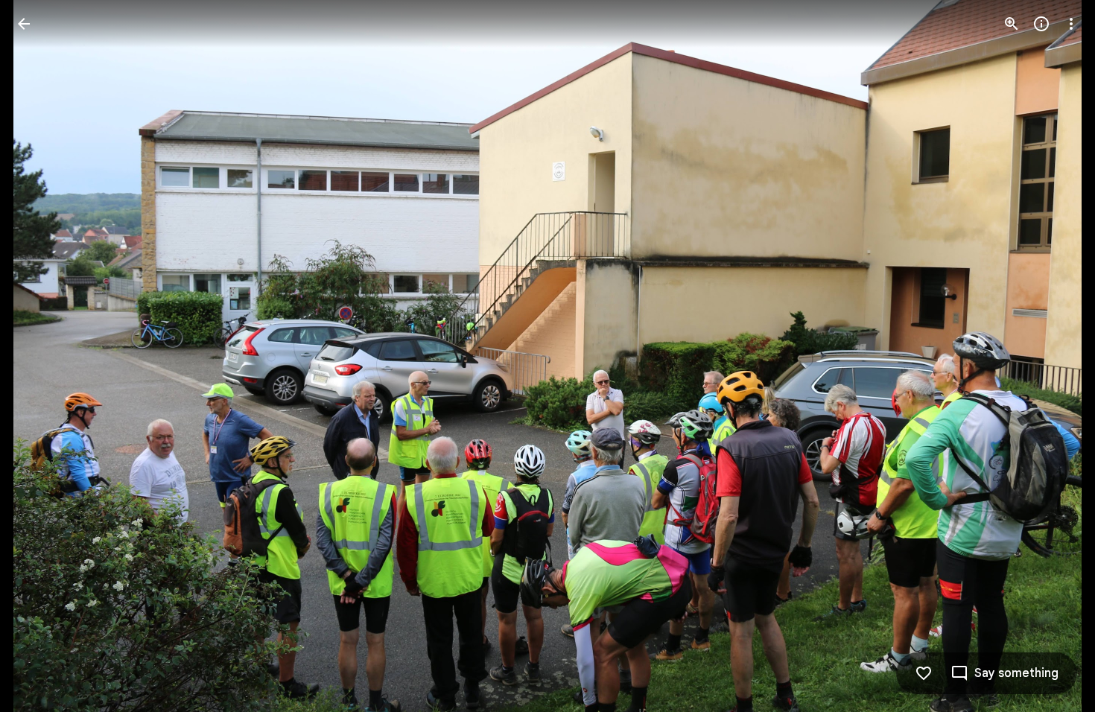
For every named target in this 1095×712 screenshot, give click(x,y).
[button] (42, 356)
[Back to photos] (24, 24)
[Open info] (1041, 24)
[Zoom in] (1011, 24)
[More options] (1071, 24)
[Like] (924, 673)
